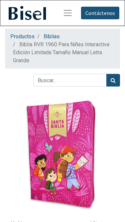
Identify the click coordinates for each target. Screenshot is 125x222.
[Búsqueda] (113, 80)
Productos (22, 36)
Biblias (52, 36)
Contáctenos (100, 13)
